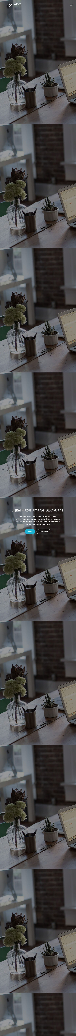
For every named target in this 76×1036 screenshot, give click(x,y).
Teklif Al (30, 531)
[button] (71, 4)
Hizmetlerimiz (43, 531)
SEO (26, 519)
